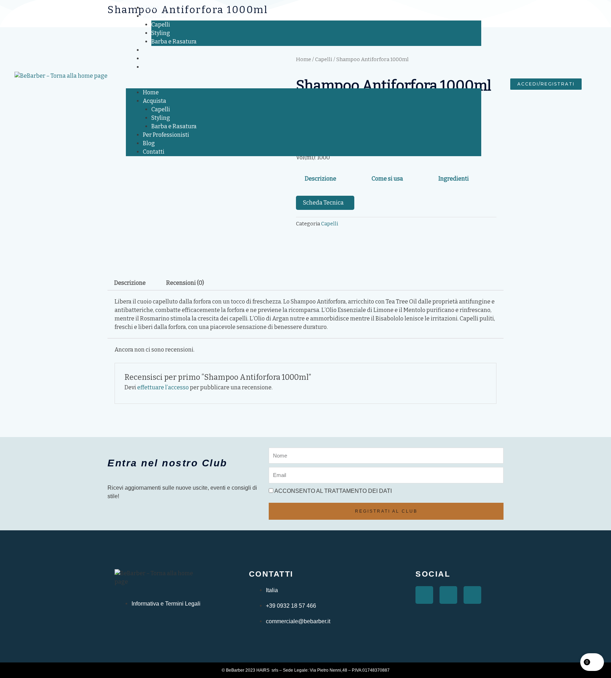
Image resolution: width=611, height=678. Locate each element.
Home (151, 7)
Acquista (154, 16)
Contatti (153, 67)
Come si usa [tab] (387, 178)
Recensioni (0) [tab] (185, 282)
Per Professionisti (166, 50)
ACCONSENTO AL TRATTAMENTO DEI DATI (333, 491)
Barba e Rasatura (174, 41)
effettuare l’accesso (163, 387)
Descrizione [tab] (320, 178)
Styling (160, 33)
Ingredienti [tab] (453, 178)
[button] (303, 84)
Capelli (160, 24)
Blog (149, 58)
